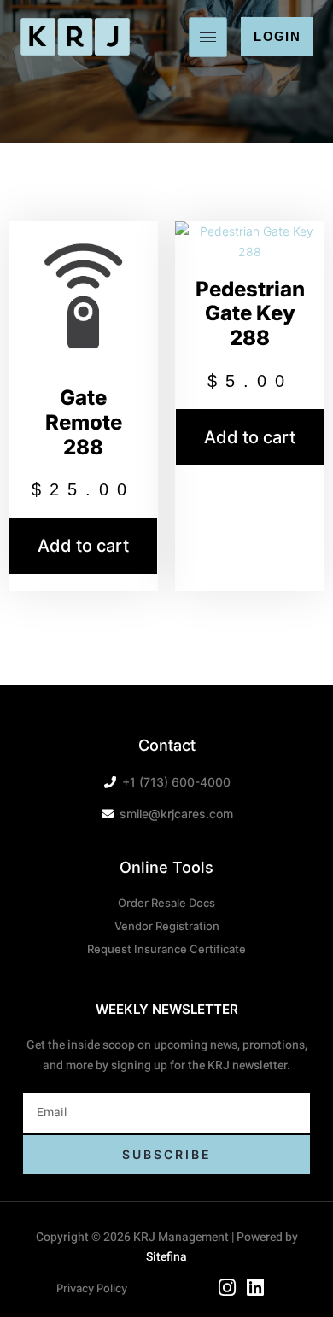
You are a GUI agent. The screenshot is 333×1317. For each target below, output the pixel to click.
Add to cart (83, 546)
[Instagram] (227, 1288)
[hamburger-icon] (208, 37)
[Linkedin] (255, 1288)
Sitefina (166, 1257)
